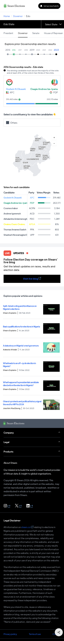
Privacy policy (10, 634)
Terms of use (35, 634)
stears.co (26, 527)
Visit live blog (30, 278)
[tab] (8, 32)
